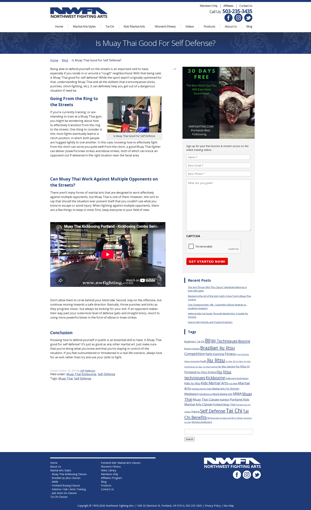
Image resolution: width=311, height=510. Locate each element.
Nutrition (224, 399)
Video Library (108, 470)
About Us (231, 26)
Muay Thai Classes (206, 399)
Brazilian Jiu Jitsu (217, 348)
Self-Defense (106, 374)
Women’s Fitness (165, 26)
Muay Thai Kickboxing (81, 374)
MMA (237, 393)
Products (209, 26)
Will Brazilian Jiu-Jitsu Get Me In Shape (225, 418)
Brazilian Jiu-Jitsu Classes (66, 478)
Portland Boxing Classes (66, 485)
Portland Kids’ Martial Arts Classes (121, 462)
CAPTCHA (193, 236)
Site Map (229, 505)
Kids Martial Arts (214, 383)
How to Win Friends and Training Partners (210, 322)
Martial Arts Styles (84, 26)
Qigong (195, 411)
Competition (194, 353)
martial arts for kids (201, 388)
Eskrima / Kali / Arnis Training (69, 489)
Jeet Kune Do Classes (64, 493)
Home (59, 26)
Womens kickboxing (201, 422)
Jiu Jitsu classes (226, 366)
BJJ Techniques (224, 341)
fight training (215, 354)
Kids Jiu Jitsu (192, 383)
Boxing (244, 341)
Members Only (208, 6)
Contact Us (245, 6)
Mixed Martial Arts (222, 394)
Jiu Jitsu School (207, 372)
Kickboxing (215, 377)
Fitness (230, 354)
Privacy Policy (213, 505)
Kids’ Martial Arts (134, 26)
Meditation (191, 394)
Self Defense (82, 378)
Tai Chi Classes (59, 496)
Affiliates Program (111, 478)
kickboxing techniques (237, 378)
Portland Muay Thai (224, 404)
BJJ (208, 340)
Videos (189, 26)
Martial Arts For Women (225, 388)
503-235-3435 (237, 11)
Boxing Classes (192, 348)
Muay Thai (65, 378)
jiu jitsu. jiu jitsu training (206, 366)
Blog (249, 26)
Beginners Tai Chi (194, 341)
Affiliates (228, 6)
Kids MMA (233, 383)
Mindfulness (205, 394)
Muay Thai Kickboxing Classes (69, 474)
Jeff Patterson (87, 370)
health (203, 361)
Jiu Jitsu (216, 360)
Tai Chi (109, 26)
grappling (195, 361)
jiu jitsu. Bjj (231, 361)
